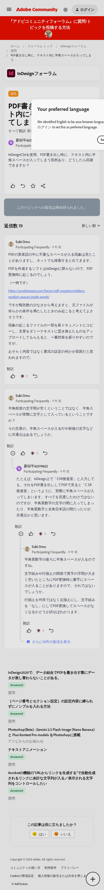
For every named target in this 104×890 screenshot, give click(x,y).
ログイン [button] (44, 127)
